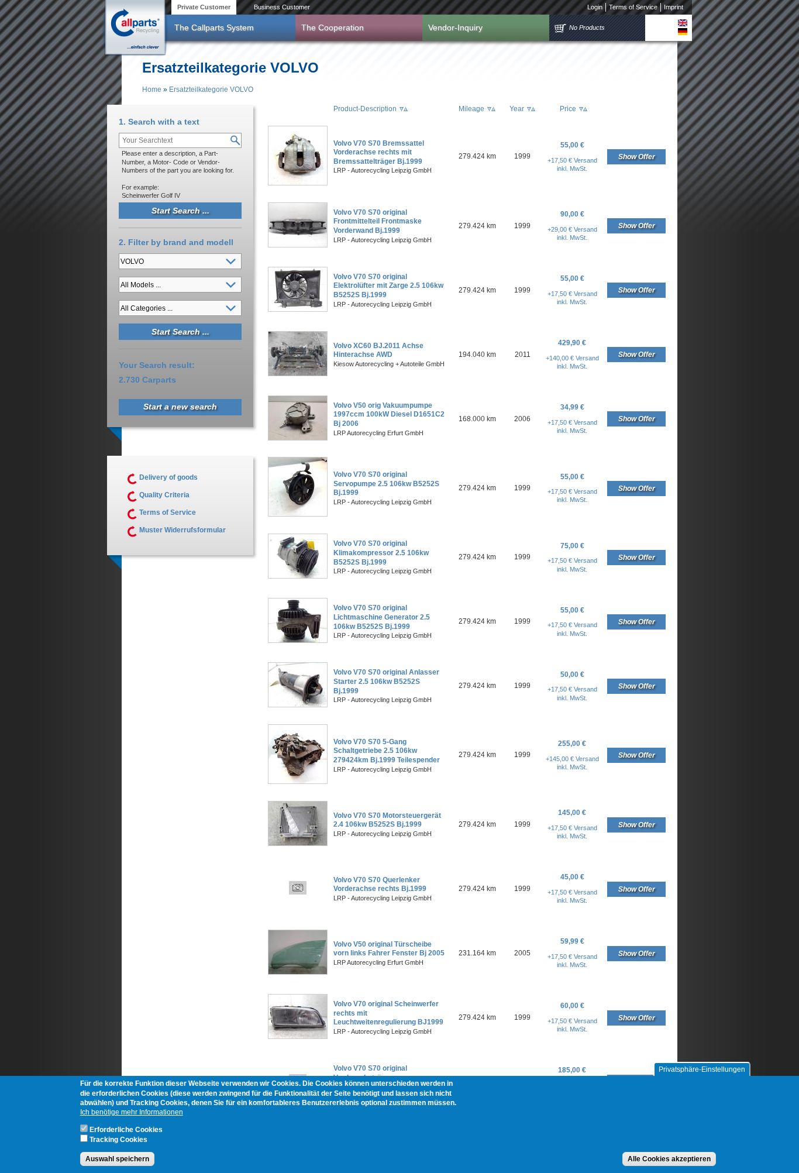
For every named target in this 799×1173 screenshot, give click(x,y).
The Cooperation (332, 27)
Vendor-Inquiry (455, 27)
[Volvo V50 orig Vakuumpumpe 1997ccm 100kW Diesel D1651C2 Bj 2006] (298, 438)
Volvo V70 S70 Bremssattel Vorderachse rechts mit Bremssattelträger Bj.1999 (378, 152)
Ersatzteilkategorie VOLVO (211, 89)
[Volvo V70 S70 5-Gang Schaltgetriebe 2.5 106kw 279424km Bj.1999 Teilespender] (298, 782)
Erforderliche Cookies (126, 1130)
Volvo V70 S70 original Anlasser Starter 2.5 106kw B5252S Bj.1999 (386, 681)
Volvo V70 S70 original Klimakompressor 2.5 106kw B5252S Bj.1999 (381, 552)
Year (516, 109)
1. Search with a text (159, 121)
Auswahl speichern (117, 1159)
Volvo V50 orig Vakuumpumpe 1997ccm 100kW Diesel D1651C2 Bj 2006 (389, 414)
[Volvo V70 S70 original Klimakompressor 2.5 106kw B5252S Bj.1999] (298, 576)
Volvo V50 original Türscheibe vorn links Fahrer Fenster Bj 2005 (389, 949)
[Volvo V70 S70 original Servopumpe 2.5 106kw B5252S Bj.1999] (298, 514)
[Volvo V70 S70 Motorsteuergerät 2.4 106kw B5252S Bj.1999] (298, 844)
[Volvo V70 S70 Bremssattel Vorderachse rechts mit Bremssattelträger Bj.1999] (298, 183)
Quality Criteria (164, 495)
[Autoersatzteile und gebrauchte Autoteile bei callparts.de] (134, 28)
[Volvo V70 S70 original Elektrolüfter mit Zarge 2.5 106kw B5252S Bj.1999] (298, 309)
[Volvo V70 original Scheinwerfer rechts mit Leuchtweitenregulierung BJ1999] (298, 1037)
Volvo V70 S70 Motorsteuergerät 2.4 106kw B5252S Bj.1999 (387, 820)
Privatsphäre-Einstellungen (702, 1069)
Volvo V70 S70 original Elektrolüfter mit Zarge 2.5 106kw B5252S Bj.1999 (388, 286)
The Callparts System (214, 27)
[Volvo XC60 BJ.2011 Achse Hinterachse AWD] (298, 374)
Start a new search (180, 406)
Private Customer (203, 7)
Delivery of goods (168, 477)
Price (568, 109)
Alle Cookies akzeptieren (669, 1159)
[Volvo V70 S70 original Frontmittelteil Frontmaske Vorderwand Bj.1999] (298, 245)
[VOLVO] (682, 22)
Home (151, 89)
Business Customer (282, 7)
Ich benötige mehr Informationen (131, 1112)
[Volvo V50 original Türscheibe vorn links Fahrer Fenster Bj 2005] (298, 972)
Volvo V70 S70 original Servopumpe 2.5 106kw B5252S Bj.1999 (386, 483)
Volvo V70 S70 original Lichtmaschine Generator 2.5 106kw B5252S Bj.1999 (381, 617)
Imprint (673, 7)
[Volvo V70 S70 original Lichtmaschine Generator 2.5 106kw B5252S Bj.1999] (298, 641)
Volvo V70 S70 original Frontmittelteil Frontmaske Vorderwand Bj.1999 (377, 221)
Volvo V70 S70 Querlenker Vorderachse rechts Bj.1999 (379, 884)
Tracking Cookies (118, 1140)
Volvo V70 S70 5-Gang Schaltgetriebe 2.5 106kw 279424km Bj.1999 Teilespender (386, 751)
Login (594, 7)
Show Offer (636, 157)
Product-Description (365, 109)
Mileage (471, 109)
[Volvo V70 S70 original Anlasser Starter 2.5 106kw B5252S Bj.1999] (298, 705)
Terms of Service (633, 7)
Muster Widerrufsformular (182, 530)
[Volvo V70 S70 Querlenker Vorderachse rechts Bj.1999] (297, 892)
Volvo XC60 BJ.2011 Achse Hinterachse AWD (378, 350)
